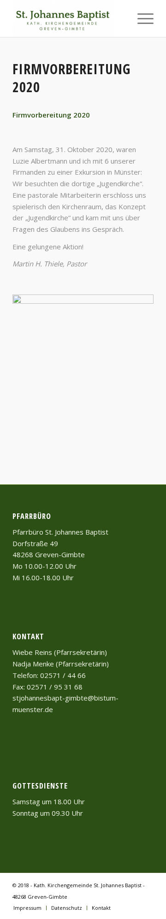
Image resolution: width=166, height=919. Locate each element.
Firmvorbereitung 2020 (71, 77)
